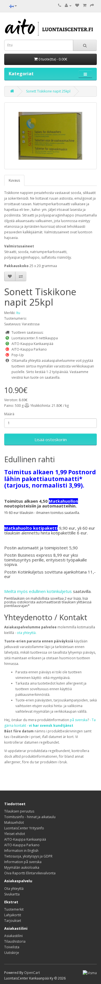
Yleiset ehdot (14, 833)
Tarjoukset (12, 920)
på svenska (79, 719)
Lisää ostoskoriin (51, 439)
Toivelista (11, 947)
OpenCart (32, 972)
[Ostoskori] (84, 5)
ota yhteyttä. (26, 632)
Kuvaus (14, 180)
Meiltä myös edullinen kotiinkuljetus (38, 591)
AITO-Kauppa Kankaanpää (25, 839)
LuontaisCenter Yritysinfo (24, 828)
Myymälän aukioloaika (21, 867)
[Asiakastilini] (68, 5)
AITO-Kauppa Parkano (22, 845)
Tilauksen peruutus (19, 811)
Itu (18, 312)
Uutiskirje (11, 952)
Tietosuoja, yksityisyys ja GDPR (28, 856)
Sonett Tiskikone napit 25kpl (48, 91)
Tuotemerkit (14, 909)
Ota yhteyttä (14, 888)
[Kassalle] (92, 5)
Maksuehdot (14, 822)
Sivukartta (12, 894)
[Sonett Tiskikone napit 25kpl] (50, 135)
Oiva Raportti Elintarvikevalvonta (30, 873)
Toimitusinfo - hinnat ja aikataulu (30, 816)
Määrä (9, 414)
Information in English (21, 850)
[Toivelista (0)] (77, 5)
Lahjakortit (12, 915)
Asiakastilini (13, 935)
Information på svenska (23, 861)
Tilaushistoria (15, 941)
